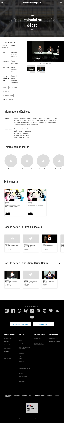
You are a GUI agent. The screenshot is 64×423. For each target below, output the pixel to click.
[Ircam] (17, 396)
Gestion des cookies (46, 418)
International (6, 355)
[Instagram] (7, 311)
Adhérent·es (6, 351)
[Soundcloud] (57, 311)
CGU (29, 418)
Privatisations (21, 343)
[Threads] (19, 311)
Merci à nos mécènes (53, 338)
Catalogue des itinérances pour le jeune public (24, 369)
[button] (32, 112)
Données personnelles (36, 418)
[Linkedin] (38, 311)
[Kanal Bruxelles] (40, 396)
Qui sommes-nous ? (8, 338)
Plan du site (25, 418)
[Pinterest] (44, 311)
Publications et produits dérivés (24, 357)
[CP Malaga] (32, 396)
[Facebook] (13, 311)
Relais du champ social (23, 365)
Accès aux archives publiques (23, 377)
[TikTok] (32, 311)
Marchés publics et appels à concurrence (24, 347)
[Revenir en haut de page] (60, 419)
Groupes (20, 340)
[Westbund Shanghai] (50, 396)
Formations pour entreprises (37, 339)
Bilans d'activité (7, 345)
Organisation (6, 341)
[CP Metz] (25, 396)
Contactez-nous (43, 324)
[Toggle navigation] (61, 2)
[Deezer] (51, 311)
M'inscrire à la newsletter (20, 324)
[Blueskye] (26, 311)
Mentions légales (18, 418)
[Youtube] (32, 317)
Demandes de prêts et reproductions (23, 352)
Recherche (21, 373)
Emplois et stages (7, 348)
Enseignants (21, 361)
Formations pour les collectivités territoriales (39, 343)
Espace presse (21, 381)
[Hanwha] (57, 396)
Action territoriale (7, 358)
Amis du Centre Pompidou (54, 341)
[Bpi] (8, 396)
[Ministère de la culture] (32, 408)
